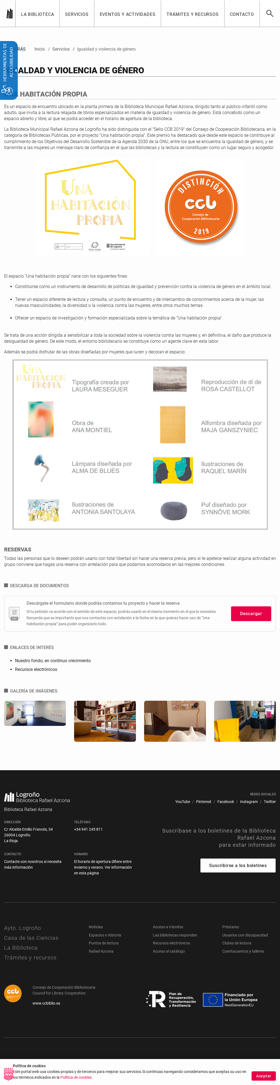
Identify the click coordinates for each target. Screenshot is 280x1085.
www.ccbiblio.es (46, 1003)
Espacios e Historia (105, 935)
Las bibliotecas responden (175, 935)
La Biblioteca (21, 947)
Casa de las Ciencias (31, 938)
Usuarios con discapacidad (245, 935)
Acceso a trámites (168, 927)
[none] (10, 13)
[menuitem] (37, 13)
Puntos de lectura (104, 943)
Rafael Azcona (101, 951)
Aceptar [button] (263, 1076)
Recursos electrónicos (36, 669)
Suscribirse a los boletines (238, 865)
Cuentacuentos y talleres (243, 951)
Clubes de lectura (236, 943)
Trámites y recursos (30, 957)
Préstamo (230, 927)
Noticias (96, 927)
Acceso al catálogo (169, 951)
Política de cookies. (76, 1077)
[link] (269, 13)
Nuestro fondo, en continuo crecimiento (53, 660)
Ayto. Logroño (22, 928)
